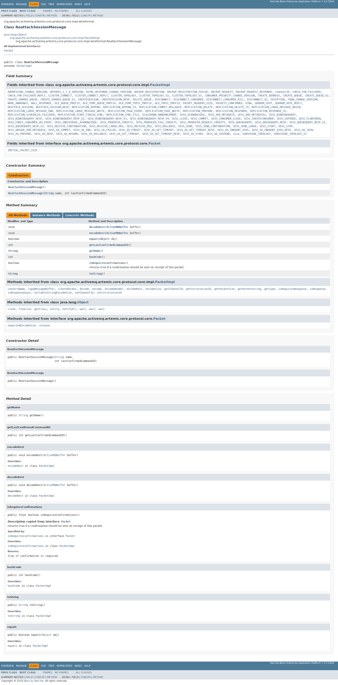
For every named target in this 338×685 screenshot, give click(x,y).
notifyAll (69, 309)
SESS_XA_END (82, 129)
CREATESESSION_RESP (116, 99)
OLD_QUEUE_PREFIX (67, 103)
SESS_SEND (185, 126)
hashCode (95, 256)
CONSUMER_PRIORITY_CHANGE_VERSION (230, 95)
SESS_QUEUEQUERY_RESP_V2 (307, 122)
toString (95, 273)
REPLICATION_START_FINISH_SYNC (80, 114)
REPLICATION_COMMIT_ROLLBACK (160, 107)
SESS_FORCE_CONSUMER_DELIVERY (29, 122)
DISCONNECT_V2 (257, 99)
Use (43, 4)
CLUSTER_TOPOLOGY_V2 (154, 95)
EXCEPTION (278, 99)
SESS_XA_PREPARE (19, 133)
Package (21, 4)
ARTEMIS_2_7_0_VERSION (66, 91)
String (49, 193)
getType (269, 288)
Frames (47, 11)
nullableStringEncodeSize (53, 292)
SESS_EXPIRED (286, 118)
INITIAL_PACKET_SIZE (22, 150)
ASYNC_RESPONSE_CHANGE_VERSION (108, 91)
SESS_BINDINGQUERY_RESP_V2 (64, 118)
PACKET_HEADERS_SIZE (198, 103)
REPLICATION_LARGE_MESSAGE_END (30, 111)
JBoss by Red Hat (34, 681)
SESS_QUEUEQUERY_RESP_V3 (26, 126)
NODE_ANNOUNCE (18, 103)
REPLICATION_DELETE (198, 107)
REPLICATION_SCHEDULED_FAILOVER (31, 114)
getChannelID (173, 288)
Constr (40, 15)
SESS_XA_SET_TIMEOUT (124, 133)
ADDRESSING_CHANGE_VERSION (27, 91)
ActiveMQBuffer (117, 227)
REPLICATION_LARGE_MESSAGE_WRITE (80, 111)
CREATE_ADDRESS (269, 95)
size (236, 133)
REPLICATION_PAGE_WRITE (162, 111)
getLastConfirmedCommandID (108, 244)
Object (105, 238)
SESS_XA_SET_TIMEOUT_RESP (161, 133)
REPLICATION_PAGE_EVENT (125, 111)
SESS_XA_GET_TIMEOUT (158, 129)
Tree (51, 4)
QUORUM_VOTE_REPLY (288, 103)
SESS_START (267, 126)
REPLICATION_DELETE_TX (232, 107)
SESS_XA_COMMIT (59, 129)
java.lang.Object (15, 34)
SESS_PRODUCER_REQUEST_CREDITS (202, 122)
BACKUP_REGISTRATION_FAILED (187, 91)
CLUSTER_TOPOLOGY (123, 95)
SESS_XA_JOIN (303, 129)
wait (83, 309)
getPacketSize (224, 288)
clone (11, 309)
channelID (282, 91)
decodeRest (97, 227)
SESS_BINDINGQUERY (282, 114)
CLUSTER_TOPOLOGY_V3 (187, 95)
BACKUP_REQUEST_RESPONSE (254, 91)
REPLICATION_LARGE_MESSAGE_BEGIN (276, 107)
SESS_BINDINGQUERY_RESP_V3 (107, 118)
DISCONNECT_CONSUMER (188, 99)
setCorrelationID (109, 292)
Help (87, 4)
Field (29, 15)
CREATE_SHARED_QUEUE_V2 (57, 99)
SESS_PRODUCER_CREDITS (116, 122)
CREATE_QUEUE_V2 (316, 95)
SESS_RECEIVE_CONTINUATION (66, 126)
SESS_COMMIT (199, 118)
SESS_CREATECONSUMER (259, 118)
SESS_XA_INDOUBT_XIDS (233, 129)
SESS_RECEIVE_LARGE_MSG (106, 126)
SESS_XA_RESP (43, 133)
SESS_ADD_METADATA (221, 114)
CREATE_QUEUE (292, 95)
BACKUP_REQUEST (222, 91)
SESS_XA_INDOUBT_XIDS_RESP (271, 129)
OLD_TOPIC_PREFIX (167, 103)
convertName (16, 288)
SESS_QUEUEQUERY (240, 122)
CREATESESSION (88, 99)
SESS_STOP (285, 126)
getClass (40, 309)
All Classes (84, 11)
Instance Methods (46, 215)
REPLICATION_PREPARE (198, 111)
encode (97, 288)
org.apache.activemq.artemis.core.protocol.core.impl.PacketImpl (55, 37)
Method (52, 15)
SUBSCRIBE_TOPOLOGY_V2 (290, 133)
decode (84, 288)
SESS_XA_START (193, 133)
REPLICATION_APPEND (86, 107)
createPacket (67, 288)
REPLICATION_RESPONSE (231, 111)
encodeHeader (114, 288)
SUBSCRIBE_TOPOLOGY (256, 133)
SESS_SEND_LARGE (244, 126)
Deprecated (64, 4)
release (44, 325)
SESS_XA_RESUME (67, 133)
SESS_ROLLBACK (165, 126)
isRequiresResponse (292, 288)
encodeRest (97, 233)
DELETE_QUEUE (142, 99)
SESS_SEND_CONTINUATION (212, 126)
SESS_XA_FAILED (105, 129)
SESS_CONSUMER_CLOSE (226, 118)
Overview (7, 4)
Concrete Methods (79, 215)
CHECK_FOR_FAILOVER (306, 91)
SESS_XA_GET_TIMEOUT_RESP (195, 129)
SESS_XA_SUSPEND (218, 133)
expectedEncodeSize (22, 325)
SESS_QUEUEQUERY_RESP (270, 122)
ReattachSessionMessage (25, 187)
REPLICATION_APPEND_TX (119, 107)
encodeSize (153, 288)
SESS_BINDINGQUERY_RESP (25, 118)
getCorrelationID (198, 288)
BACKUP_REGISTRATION (149, 91)
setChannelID (84, 292)
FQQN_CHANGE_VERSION (302, 99)
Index (78, 4)
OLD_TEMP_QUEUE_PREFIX (99, 103)
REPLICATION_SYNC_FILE (122, 114)
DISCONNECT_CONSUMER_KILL (225, 99)
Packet (8, 50)
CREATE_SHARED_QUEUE (22, 99)
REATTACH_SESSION (20, 107)
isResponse (317, 288)
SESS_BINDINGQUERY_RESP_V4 (149, 118)
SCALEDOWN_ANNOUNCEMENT (159, 114)
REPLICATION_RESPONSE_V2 (268, 111)
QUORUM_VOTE (263, 103)
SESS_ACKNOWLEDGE (192, 114)
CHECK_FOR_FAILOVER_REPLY (26, 95)
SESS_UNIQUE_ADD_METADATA (26, 129)
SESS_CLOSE (180, 118)
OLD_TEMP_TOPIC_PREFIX (135, 103)
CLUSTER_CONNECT (60, 95)
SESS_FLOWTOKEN (310, 118)
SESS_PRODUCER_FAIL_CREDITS (156, 122)
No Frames (62, 11)
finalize (25, 309)
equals (94, 238)
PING (248, 103)
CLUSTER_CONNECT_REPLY (91, 95)
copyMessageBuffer (41, 288)
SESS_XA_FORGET (130, 129)
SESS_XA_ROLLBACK (93, 133)
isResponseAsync (19, 292)
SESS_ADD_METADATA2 (252, 114)
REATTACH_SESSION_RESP (52, 107)
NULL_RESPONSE (41, 103)
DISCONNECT (162, 99)
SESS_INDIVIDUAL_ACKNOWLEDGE (76, 122)
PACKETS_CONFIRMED (229, 103)
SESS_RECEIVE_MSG (139, 126)
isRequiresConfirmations (107, 262)
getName (94, 250)
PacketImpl (24, 65)
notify (54, 309)
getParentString (249, 288)
